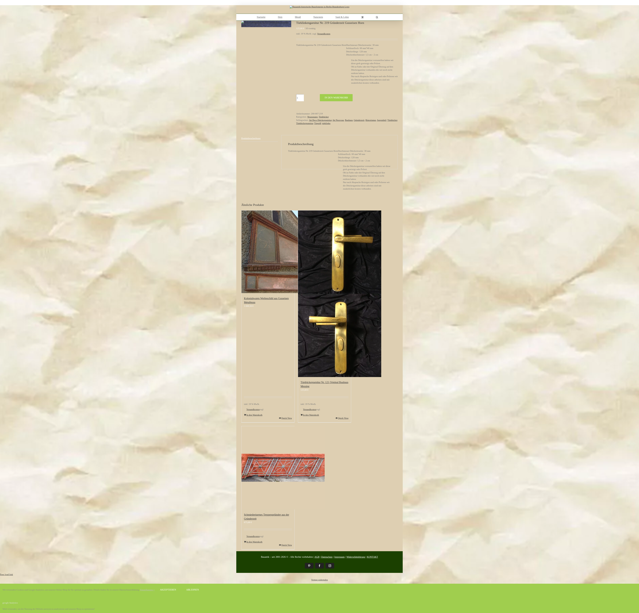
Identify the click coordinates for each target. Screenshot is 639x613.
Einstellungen (146, 590)
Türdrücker (324, 117)
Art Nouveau (338, 120)
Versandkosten (323, 33)
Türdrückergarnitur (304, 123)
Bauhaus (349, 120)
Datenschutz (326, 557)
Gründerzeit (359, 120)
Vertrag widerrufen (319, 580)
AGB (317, 557)
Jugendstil (381, 120)
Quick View (286, 418)
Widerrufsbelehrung (355, 557)
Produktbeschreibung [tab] (251, 138)
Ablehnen (192, 590)
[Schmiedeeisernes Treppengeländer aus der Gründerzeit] (267, 467)
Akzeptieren (168, 590)
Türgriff (317, 123)
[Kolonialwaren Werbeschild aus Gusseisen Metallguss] (267, 251)
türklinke (326, 123)
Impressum (339, 557)
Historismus (370, 120)
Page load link (6, 574)
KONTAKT (372, 557)
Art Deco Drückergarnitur (320, 120)
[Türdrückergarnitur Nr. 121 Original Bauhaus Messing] (324, 293)
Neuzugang (312, 117)
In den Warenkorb (336, 97)
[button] (377, 17)
